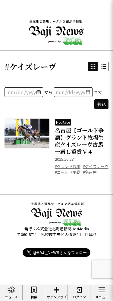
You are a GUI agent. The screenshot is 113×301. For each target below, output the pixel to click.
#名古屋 (90, 172)
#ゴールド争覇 (67, 172)
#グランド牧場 (67, 166)
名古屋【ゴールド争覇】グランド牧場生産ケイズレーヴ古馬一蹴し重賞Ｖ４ (79, 141)
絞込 (101, 104)
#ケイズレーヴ (95, 166)
